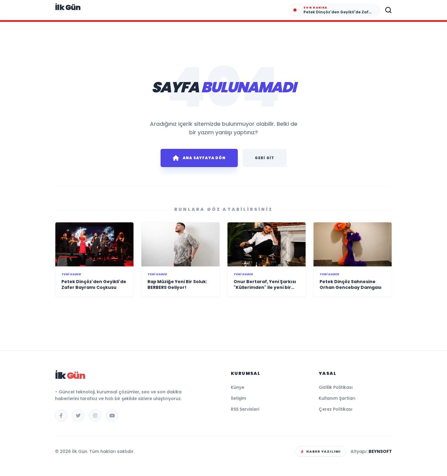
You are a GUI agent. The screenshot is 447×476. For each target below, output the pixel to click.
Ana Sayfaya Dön (204, 157)
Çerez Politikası (335, 409)
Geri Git (265, 157)
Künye (237, 387)
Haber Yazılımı (323, 451)
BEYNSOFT (380, 451)
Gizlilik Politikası (336, 387)
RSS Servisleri (245, 409)
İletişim (238, 398)
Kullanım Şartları (337, 398)
